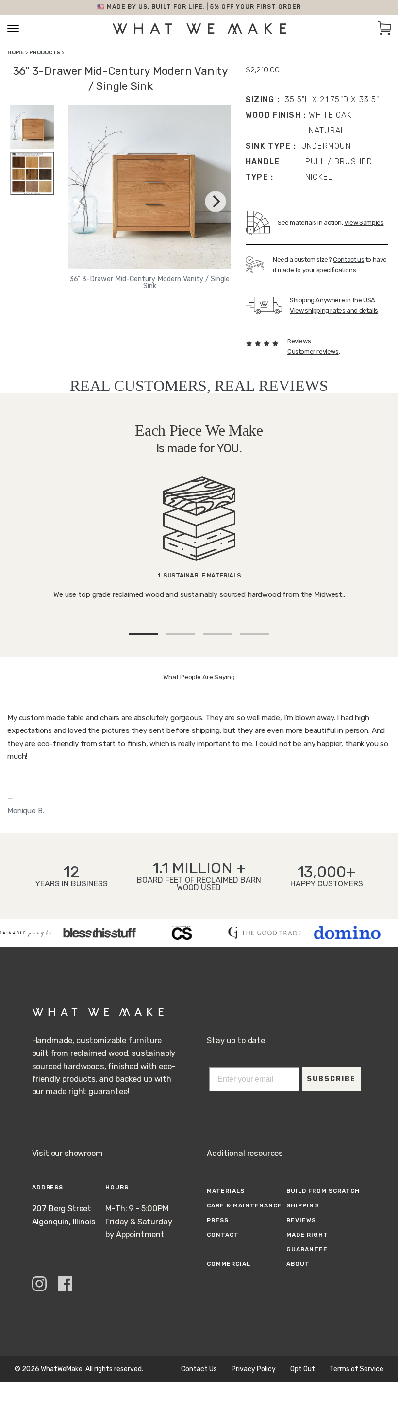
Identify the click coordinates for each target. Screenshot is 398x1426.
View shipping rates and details (334, 310)
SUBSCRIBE (331, 1079)
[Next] (215, 201)
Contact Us (199, 1369)
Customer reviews (313, 351)
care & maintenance (244, 1205)
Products (44, 53)
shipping (302, 1205)
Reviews (301, 1220)
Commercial (228, 1263)
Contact (223, 1234)
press (218, 1220)
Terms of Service (356, 1369)
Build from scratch (322, 1191)
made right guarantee (307, 1242)
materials (226, 1191)
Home (15, 53)
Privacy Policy (254, 1369)
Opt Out (302, 1369)
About (298, 1263)
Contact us (348, 259)
